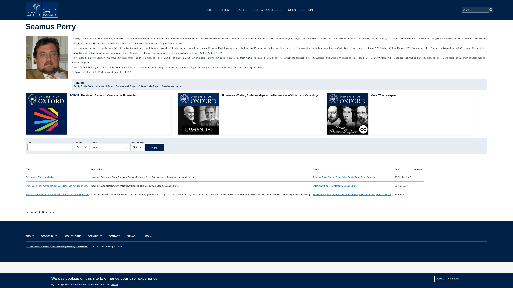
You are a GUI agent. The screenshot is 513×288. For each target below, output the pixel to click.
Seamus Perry (334, 177)
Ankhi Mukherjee (367, 194)
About (30, 236)
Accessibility (50, 236)
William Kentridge (321, 186)
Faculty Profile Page (83, 86)
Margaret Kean (334, 194)
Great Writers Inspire (171, 86)
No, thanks (453, 278)
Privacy (132, 236)
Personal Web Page (125, 86)
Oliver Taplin (348, 177)
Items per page (137, 142)
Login (147, 236)
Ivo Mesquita (337, 186)
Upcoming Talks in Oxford (77, 246)
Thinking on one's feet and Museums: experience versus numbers (57, 186)
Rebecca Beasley (384, 194)
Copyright (95, 236)
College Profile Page (148, 86)
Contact (114, 236)
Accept (440, 278)
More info (114, 285)
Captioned (78, 142)
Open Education (300, 9)
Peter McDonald (350, 194)
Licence (93, 142)
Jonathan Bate (320, 177)
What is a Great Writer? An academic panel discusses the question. (57, 194)
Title (29, 142)
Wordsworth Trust (104, 86)
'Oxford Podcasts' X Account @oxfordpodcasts (45, 246)
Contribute (73, 236)
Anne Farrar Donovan (365, 177)
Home (207, 9)
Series (224, 9)
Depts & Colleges (267, 9)
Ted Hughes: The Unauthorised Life (42, 177)
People (241, 9)
